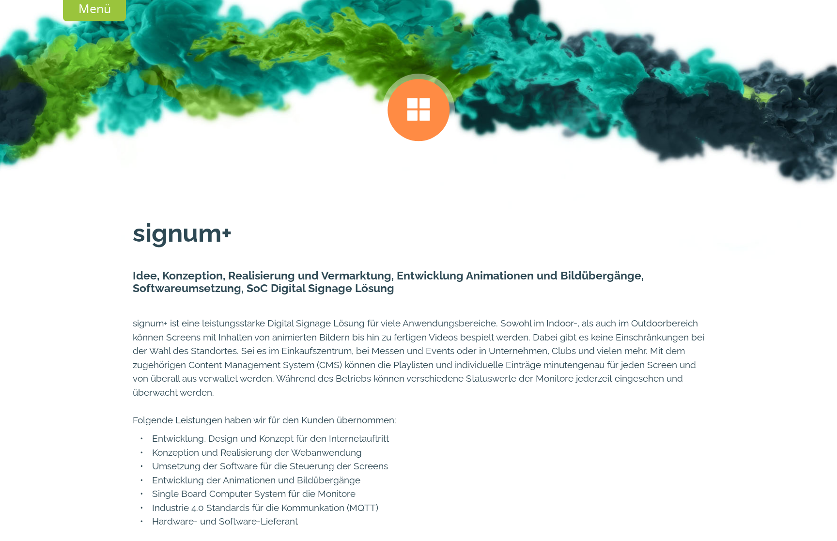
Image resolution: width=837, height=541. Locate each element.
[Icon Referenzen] (418, 111)
